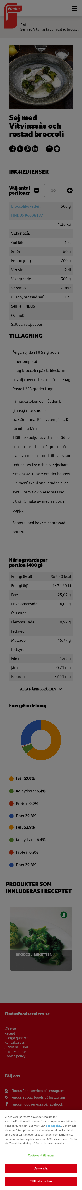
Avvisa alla (41, 1168)
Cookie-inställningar (41, 1155)
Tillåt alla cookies (41, 1181)
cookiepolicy (53, 1125)
